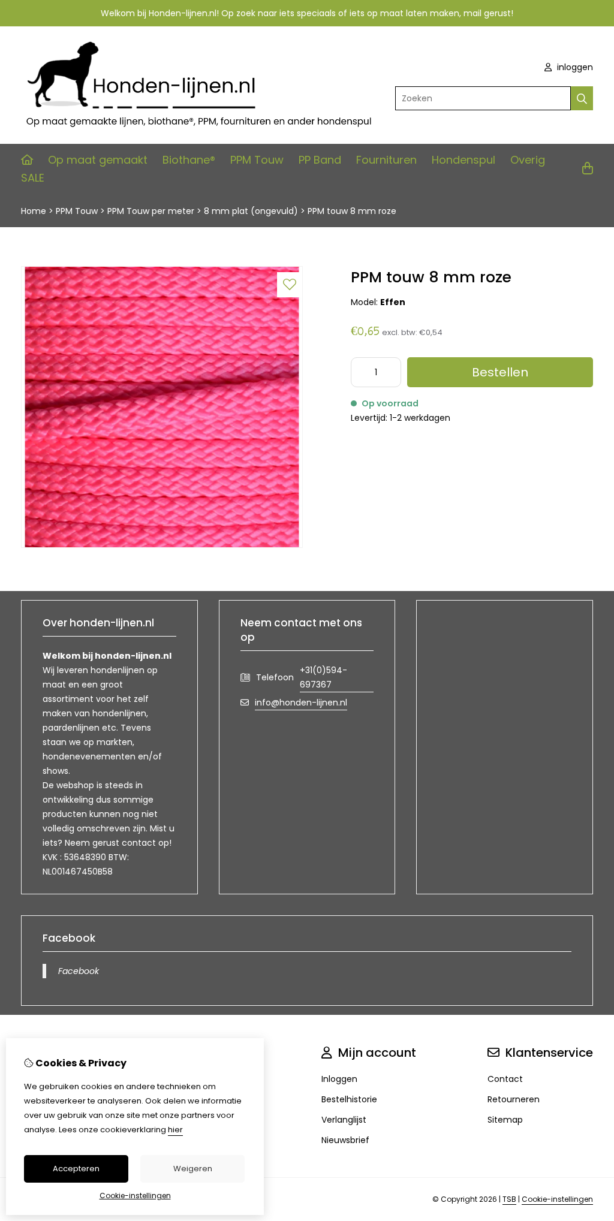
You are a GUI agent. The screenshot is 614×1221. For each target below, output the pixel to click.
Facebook (78, 971)
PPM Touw (257, 159)
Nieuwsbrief (345, 1140)
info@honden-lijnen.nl (301, 703)
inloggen (574, 67)
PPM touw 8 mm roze (352, 211)
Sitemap (505, 1120)
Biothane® (188, 159)
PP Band (320, 159)
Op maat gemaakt (98, 159)
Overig (527, 159)
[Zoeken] (582, 98)
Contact (505, 1079)
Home (33, 211)
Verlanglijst (343, 1120)
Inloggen (339, 1079)
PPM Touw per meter (150, 211)
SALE (32, 177)
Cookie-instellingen (557, 1199)
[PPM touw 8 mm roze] (162, 545)
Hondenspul (463, 159)
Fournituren (386, 159)
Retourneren (513, 1099)
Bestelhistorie (349, 1099)
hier (175, 1129)
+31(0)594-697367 (323, 677)
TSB (509, 1199)
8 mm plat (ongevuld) (251, 211)
